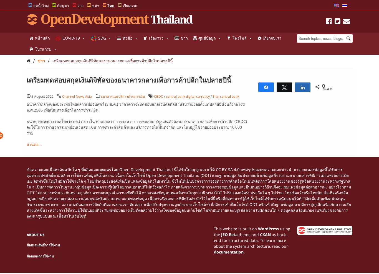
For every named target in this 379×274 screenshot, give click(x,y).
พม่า (95, 5)
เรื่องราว (156, 38)
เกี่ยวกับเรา (272, 38)
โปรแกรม (43, 49)
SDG (102, 38)
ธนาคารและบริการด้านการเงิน (123, 96)
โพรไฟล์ (240, 38)
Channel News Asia (77, 96)
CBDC (158, 96)
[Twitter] (337, 22)
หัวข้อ (127, 38)
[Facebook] (329, 22)
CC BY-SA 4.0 (227, 169)
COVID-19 (71, 38)
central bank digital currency (188, 96)
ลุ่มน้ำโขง (41, 5)
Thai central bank (226, 96)
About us (36, 234)
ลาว (80, 5)
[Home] (28, 60)
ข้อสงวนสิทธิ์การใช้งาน (43, 245)
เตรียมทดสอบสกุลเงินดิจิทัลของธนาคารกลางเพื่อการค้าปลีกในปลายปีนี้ (112, 60)
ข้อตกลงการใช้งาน (40, 256)
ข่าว (184, 38)
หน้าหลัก (42, 38)
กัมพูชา (63, 5)
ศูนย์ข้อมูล (207, 38)
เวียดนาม (130, 5)
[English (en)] (336, 5)
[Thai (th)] (344, 5)
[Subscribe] (346, 22)
